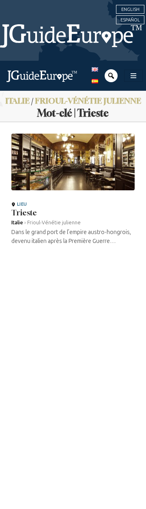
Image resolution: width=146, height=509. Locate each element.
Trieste (24, 212)
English (130, 9)
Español (130, 20)
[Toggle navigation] (133, 76)
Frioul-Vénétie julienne (88, 100)
